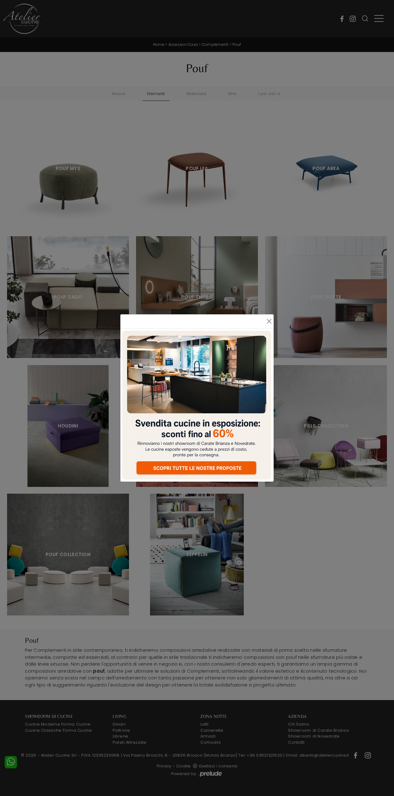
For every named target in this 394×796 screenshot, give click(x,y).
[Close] (269, 321)
